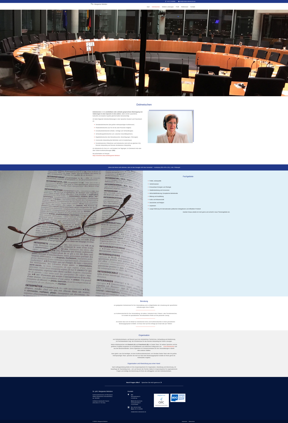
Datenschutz (192, 421)
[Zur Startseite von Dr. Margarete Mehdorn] (99, 4)
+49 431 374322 (137, 407)
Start (148, 7)
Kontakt (192, 7)
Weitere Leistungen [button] (168, 7)
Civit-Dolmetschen (168, 346)
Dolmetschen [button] (156, 7)
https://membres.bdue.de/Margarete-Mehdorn (106, 155)
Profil (177, 7)
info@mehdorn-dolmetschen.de (187, 1)
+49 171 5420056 (171, 1)
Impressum (184, 421)
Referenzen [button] (184, 7)
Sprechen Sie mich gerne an (151, 382)
